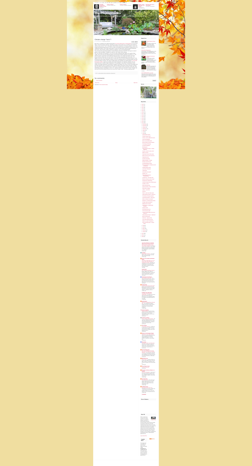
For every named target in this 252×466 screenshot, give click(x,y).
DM (107, 2)
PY (118, 2)
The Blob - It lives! (145, 183)
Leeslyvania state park (145, 367)
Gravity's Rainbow (145, 310)
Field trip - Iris (144, 173)
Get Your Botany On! (145, 349)
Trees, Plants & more (146, 366)
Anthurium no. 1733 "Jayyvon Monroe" (148, 334)
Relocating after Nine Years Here (147, 387)
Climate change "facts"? (146, 136)
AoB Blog (143, 252)
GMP (109, 2)
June (144, 133)
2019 (143, 110)
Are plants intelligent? (146, 145)
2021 (143, 107)
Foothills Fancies (145, 386)
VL (103, 2)
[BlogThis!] (133, 41)
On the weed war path (146, 210)
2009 (143, 235)
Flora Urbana (144, 325)
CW (105, 2)
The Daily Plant (144, 378)
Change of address (110, 4)
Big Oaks (148, 65)
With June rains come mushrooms (148, 155)
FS (95, 2)
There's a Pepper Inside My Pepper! (147, 318)
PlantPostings (144, 284)
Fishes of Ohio (144, 359)
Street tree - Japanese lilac (147, 217)
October (144, 127)
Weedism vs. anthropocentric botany (148, 200)
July (143, 131)
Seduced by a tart (145, 157)
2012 (143, 121)
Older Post (135, 82)
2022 (143, 105)
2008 (143, 236)
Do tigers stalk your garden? (147, 202)
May (143, 225)
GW (111, 2)
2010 (143, 233)
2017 (143, 113)
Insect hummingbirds (146, 139)
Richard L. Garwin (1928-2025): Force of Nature (141, 5)
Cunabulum (144, 394)
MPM (115, 2)
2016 (143, 115)
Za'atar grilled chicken (146, 134)
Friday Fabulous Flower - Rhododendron (146, 175)
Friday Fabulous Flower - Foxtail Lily (148, 194)
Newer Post (97, 82)
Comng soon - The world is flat (147, 177)
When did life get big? (146, 185)
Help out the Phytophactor (146, 50)
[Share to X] (134, 41)
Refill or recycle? (145, 152)
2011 (143, 122)
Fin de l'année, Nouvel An (146, 326)
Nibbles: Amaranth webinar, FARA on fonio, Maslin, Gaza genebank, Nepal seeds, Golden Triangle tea (147, 245)
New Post (145, 435)
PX (116, 2)
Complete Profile (153, 419)
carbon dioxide (101, 73)
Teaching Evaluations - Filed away (148, 197)
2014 (143, 118)
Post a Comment (99, 80)
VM (125, 2)
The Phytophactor (107, 13)
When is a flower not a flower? (147, 199)
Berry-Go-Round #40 (146, 216)
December (144, 124)
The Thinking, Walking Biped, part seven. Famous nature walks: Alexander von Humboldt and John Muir (148, 261)
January (144, 231)
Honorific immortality (146, 158)
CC (99, 2)
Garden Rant (144, 269)
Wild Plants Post (145, 358)
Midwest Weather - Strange (147, 160)
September (145, 128)
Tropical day (144, 170)
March (144, 228)
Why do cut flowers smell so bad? (148, 179)
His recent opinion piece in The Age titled (123, 43)
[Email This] (132, 41)
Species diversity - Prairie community (149, 186)
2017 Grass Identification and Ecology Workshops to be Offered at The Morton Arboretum (148, 351)
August (144, 130)
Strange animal (145, 207)
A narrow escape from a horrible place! (149, 182)
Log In (141, 435)
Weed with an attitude (146, 188)
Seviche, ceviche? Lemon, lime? (148, 151)
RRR (120, 2)
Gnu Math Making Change (147, 163)
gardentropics (144, 301)
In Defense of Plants (145, 317)
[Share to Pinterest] (137, 41)
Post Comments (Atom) (103, 84)
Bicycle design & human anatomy (148, 142)
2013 (143, 119)
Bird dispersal (144, 147)
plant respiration (107, 73)
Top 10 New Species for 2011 (147, 219)
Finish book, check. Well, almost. (148, 154)
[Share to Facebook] (135, 41)
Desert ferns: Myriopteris (146, 372)
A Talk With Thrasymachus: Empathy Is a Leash (102, 5)
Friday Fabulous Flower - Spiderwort (148, 214)
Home (116, 82)
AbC (97, 2)
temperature (113, 73)
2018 (143, 112)
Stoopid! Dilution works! (146, 167)
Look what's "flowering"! (146, 168)
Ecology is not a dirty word (147, 292)
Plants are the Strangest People (148, 333)
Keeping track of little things (147, 180)
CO (102, 2)
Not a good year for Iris (146, 209)
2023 (143, 104)
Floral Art (144, 191)
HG (113, 2)
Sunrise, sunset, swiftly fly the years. (148, 137)
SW (122, 2)
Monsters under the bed (146, 161)
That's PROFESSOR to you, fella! (147, 72)
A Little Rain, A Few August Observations (148, 285)
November (144, 125)
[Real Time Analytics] (152, 439)
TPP (124, 2)
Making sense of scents (146, 203)
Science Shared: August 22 (146, 253)
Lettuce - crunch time (146, 189)
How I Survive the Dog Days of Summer (148, 270)
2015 (143, 116)
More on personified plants (147, 140)
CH (100, 2)
